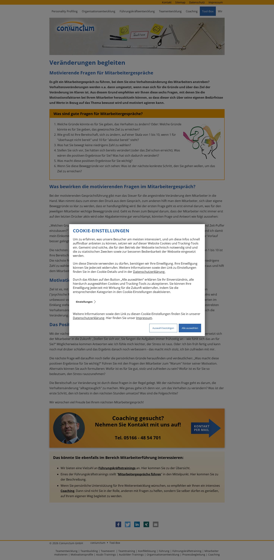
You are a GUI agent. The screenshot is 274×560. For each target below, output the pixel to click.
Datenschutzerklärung (88, 318)
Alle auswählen (190, 328)
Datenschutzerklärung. (149, 272)
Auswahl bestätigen (163, 328)
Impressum (144, 318)
